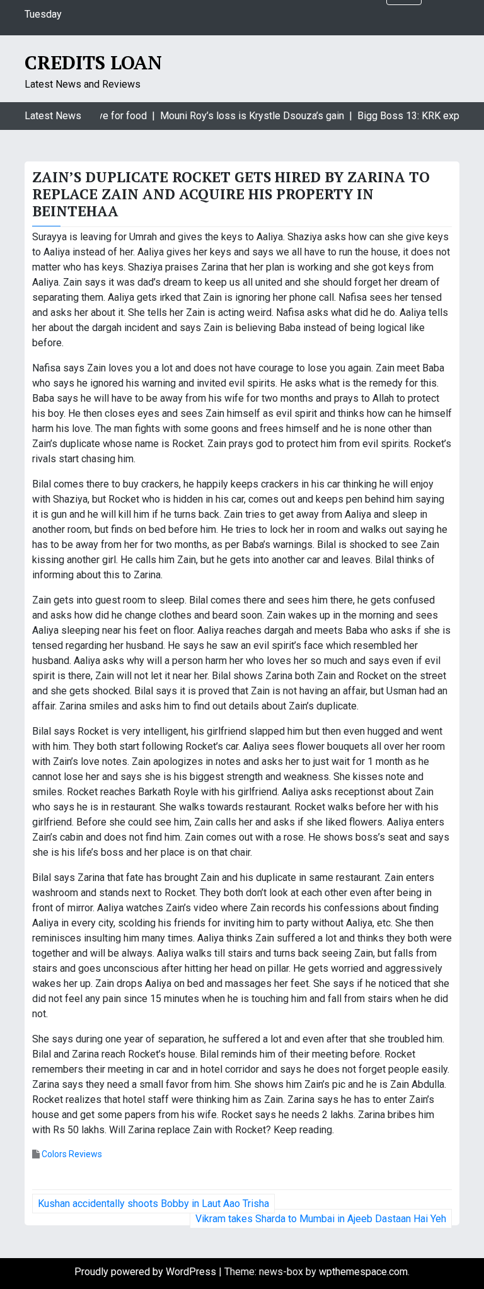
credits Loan (93, 62)
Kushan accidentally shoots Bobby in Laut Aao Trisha (153, 1204)
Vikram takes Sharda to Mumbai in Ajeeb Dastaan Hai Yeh (320, 1219)
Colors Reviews (72, 1154)
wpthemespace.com (363, 1272)
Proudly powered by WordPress (146, 1272)
